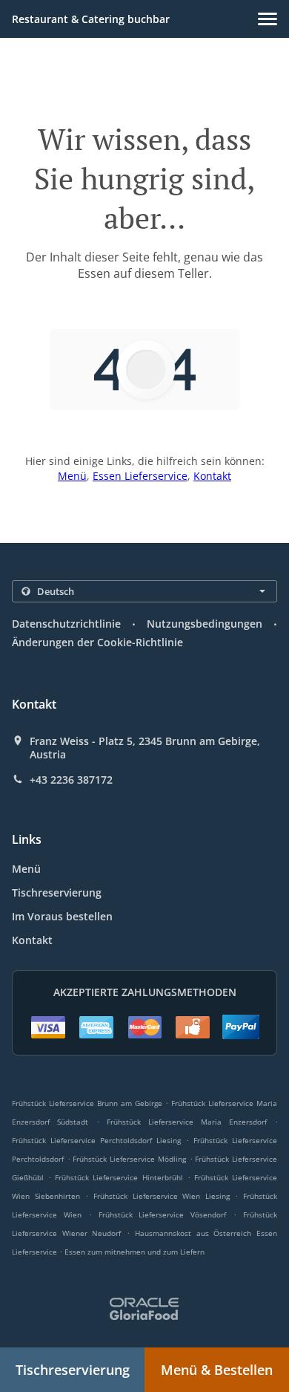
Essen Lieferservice (140, 476)
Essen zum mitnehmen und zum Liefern (134, 1251)
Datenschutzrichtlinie (66, 624)
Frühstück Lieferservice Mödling (129, 1159)
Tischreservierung (57, 892)
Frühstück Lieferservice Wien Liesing (161, 1196)
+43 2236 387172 (71, 780)
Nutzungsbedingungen (204, 624)
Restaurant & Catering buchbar (91, 19)
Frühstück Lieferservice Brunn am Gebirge (87, 1103)
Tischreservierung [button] (73, 1370)
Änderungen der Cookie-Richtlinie (97, 642)
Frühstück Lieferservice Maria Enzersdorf (187, 1121)
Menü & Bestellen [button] (217, 1370)
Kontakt (212, 476)
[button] (267, 19)
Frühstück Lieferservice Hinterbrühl (118, 1177)
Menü (72, 476)
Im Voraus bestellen (62, 916)
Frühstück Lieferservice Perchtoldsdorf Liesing (96, 1140)
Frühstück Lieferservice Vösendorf (163, 1214)
